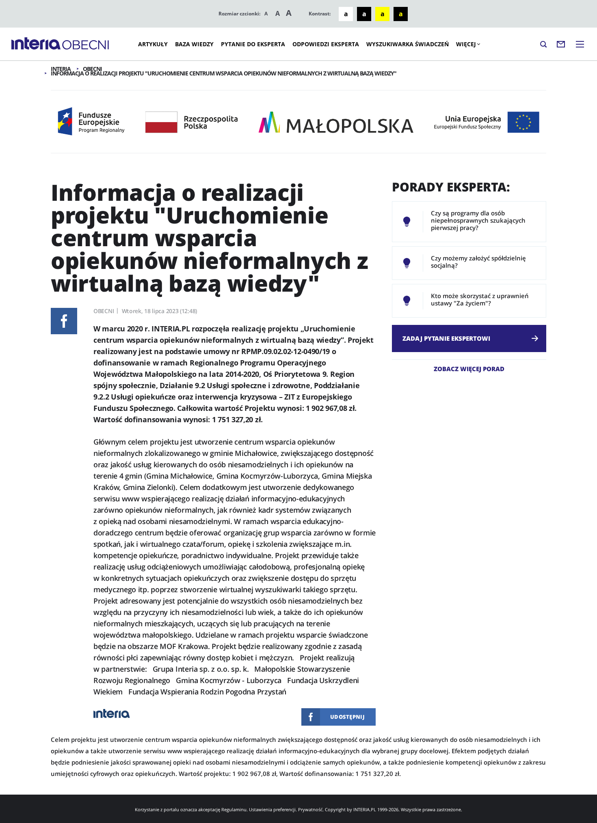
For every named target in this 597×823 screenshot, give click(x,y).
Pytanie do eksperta (253, 44)
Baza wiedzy (194, 44)
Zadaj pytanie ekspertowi (446, 338)
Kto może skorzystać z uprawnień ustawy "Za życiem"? (480, 299)
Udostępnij (64, 321)
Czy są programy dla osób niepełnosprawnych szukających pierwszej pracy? (478, 220)
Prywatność (310, 809)
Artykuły (153, 44)
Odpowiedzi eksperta (325, 44)
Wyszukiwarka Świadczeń (407, 44)
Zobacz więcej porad (469, 368)
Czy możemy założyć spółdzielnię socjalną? (478, 261)
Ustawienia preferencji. (273, 809)
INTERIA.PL (364, 809)
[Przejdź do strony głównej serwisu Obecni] (85, 45)
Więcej (466, 44)
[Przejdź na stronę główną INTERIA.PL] (36, 43)
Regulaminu (234, 809)
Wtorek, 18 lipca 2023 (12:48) (159, 311)
